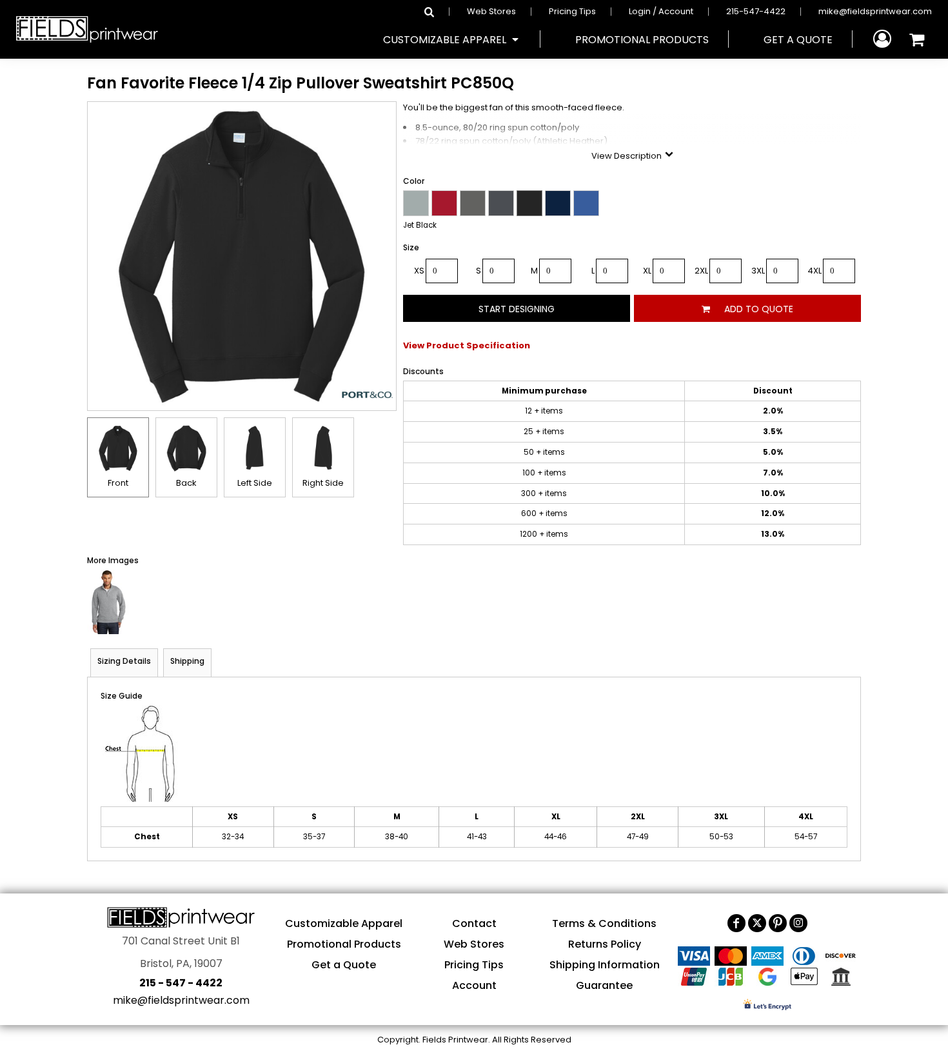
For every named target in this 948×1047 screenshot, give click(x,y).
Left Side (254, 483)
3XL (758, 270)
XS (419, 270)
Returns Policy (604, 944)
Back (186, 483)
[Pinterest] (778, 923)
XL (647, 270)
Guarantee (604, 985)
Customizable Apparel (343, 923)
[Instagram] (798, 923)
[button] (452, 39)
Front (118, 483)
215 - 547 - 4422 (180, 982)
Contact (474, 923)
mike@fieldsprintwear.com (875, 11)
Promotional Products (344, 944)
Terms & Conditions (604, 923)
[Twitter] (757, 923)
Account (474, 985)
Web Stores (491, 11)
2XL (701, 270)
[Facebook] (736, 923)
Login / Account (661, 11)
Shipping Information (604, 964)
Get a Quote (343, 964)
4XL (814, 270)
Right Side (323, 483)
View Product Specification (466, 345)
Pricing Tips (572, 11)
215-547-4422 (755, 11)
